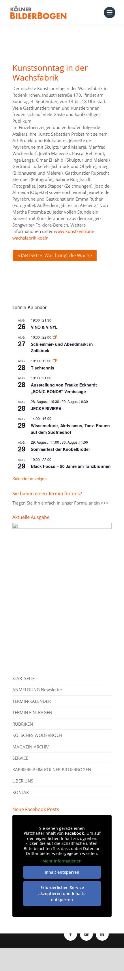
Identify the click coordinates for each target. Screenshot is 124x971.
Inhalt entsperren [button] (62, 872)
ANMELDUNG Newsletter (37, 689)
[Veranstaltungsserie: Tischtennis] (55, 360)
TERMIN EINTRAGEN (32, 712)
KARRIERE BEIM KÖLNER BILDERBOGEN (51, 769)
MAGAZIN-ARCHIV (30, 747)
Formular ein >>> (91, 503)
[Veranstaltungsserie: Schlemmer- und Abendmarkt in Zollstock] (55, 337)
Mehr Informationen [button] (62, 861)
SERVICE (20, 758)
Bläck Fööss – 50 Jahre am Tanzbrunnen (71, 466)
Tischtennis (42, 368)
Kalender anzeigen (29, 478)
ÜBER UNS (22, 781)
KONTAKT (21, 792)
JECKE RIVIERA (46, 408)
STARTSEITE (23, 678)
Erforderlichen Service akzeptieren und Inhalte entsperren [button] (62, 893)
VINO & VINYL (44, 327)
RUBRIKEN (22, 724)
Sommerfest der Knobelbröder (60, 449)
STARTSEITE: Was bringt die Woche (55, 255)
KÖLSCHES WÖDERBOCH (37, 735)
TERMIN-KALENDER (31, 701)
